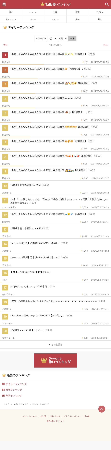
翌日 (105, 45)
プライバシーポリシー (72, 416)
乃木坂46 (6, 193)
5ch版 (87, 416)
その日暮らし (8, 294)
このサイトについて (29, 416)
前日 (5, 45)
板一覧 (43, 416)
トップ (6, 404)
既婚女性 (6, 62)
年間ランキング (14, 395)
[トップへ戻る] (101, 409)
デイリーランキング (16, 383)
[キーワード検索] (107, 4)
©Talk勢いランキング (55, 421)
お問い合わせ (55, 416)
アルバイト (7, 323)
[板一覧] (4, 4)
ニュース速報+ (9, 207)
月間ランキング (14, 389)
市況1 (4, 280)
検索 (72, 38)
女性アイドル (8, 338)
